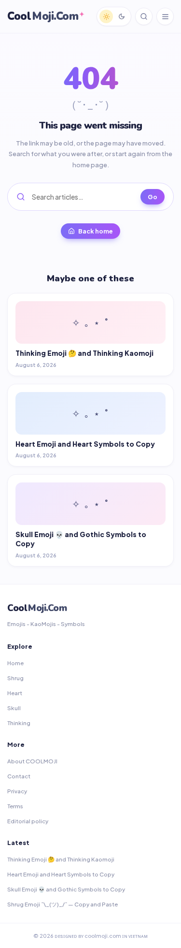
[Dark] (121, 16)
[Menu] (165, 16)
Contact (18, 776)
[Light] (106, 16)
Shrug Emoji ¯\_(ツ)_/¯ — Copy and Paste (62, 904)
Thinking (18, 723)
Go (152, 197)
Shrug (15, 678)
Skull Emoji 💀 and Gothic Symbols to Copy (66, 889)
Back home (95, 231)
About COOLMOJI (32, 761)
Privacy (17, 791)
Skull (14, 708)
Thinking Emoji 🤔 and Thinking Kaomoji (60, 859)
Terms (15, 806)
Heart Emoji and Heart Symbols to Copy (60, 874)
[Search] (144, 16)
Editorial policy (27, 821)
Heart (14, 693)
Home (15, 663)
